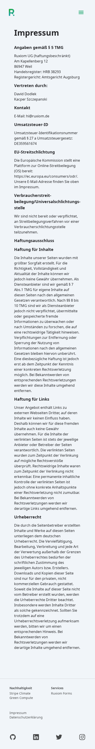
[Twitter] (59, 738)
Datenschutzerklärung (26, 717)
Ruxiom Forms (61, 693)
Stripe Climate (20, 693)
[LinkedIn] (36, 738)
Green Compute (21, 698)
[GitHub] (13, 738)
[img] (81, 12)
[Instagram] (82, 738)
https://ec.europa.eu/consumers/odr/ (45, 176)
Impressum (18, 713)
